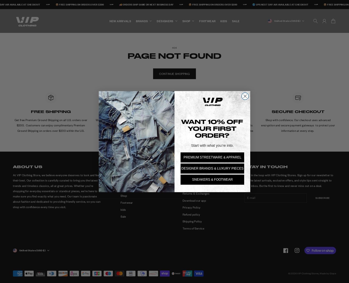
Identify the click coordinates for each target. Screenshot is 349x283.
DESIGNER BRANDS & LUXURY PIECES (212, 168)
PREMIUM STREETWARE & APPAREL (212, 157)
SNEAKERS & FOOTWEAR (212, 179)
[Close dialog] (245, 96)
